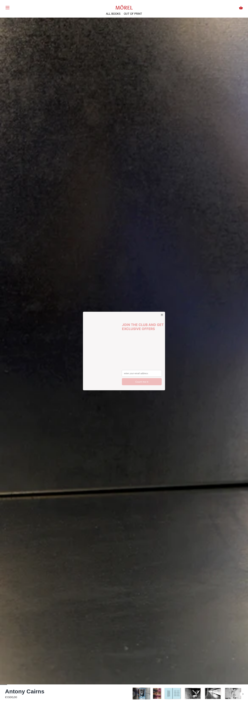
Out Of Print (133, 13)
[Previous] (132, 694)
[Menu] (7, 8)
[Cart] (241, 8)
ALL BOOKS (113, 13)
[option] (141, 694)
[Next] (243, 694)
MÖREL (124, 8)
